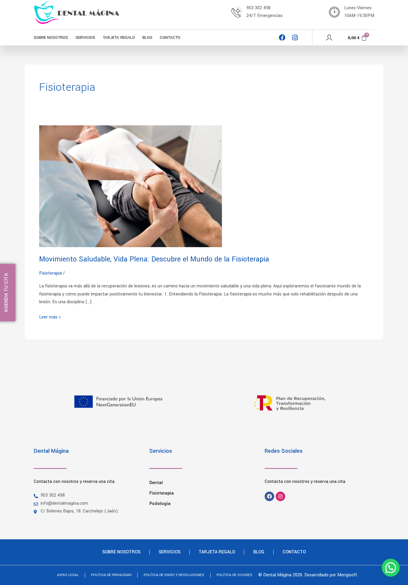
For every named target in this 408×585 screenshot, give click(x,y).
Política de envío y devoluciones (174, 575)
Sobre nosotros (51, 37)
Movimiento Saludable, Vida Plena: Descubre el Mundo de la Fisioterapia (154, 259)
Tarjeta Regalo (119, 37)
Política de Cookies (234, 575)
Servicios (85, 37)
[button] (391, 568)
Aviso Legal (68, 575)
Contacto (170, 37)
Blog (147, 37)
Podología (160, 504)
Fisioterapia (161, 493)
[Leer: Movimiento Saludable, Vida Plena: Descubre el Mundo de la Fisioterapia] (130, 186)
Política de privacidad (111, 575)
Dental (156, 483)
